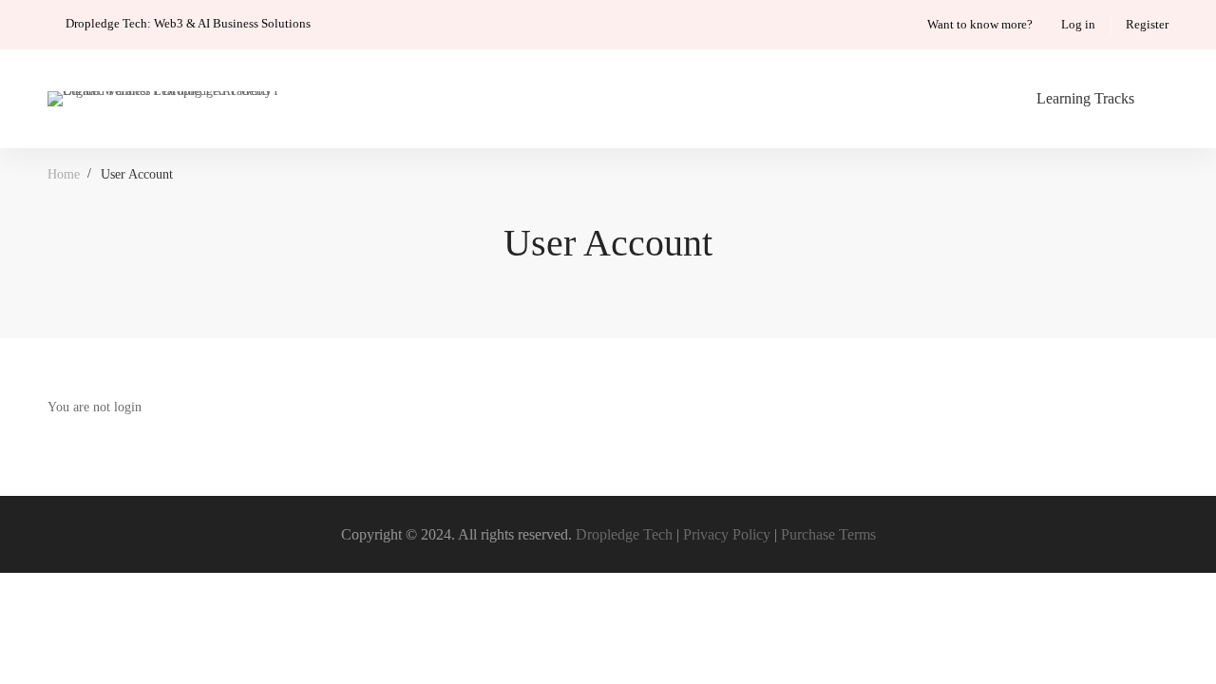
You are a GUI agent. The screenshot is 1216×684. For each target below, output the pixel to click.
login (128, 407)
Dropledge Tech (624, 534)
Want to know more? (980, 24)
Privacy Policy (726, 534)
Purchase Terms (828, 534)
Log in (1078, 24)
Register (1147, 24)
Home (64, 174)
